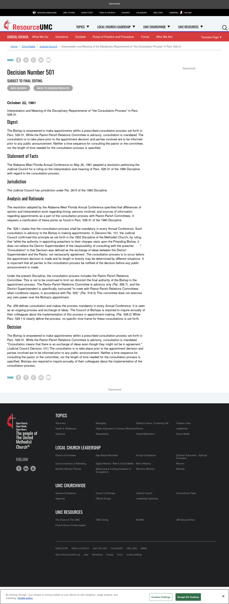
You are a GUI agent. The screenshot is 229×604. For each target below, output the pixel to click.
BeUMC (140, 519)
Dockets (80, 37)
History (139, 428)
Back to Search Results (53, 88)
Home (14, 46)
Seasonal (60, 433)
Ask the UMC (100, 548)
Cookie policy (25, 598)
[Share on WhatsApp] (33, 60)
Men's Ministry (143, 463)
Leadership (181, 428)
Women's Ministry (145, 468)
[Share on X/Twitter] (26, 60)
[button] (225, 27)
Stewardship (102, 433)
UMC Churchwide (70, 485)
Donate (126, 12)
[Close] (223, 596)
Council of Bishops (105, 493)
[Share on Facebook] (18, 60)
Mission (180, 463)
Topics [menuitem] (80, 26)
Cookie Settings (134, 554)
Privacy (109, 554)
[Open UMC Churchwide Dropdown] (168, 27)
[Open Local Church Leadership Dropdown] (134, 27)
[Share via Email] (48, 60)
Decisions (61, 37)
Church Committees (65, 455)
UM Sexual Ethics (185, 519)
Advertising (97, 554)
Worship (180, 468)
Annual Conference (146, 455)
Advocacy (60, 423)
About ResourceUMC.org (67, 554)
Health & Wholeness (66, 428)
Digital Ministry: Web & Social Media (115, 463)
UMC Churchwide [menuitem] (154, 26)
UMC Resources (68, 512)
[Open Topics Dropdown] (88, 27)
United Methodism (145, 433)
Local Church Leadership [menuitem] (114, 26)
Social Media (183, 433)
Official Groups (103, 498)
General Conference (65, 493)
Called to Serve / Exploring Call (152, 423)
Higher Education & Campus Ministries (116, 428)
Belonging (101, 423)
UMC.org (158, 12)
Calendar (141, 12)
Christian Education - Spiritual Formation (191, 456)
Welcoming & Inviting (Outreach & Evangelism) (113, 470)
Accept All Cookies (188, 597)
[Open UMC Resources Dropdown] (201, 27)
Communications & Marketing (70, 463)
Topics (61, 415)
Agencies (60, 498)
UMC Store (69, 12)
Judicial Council (18, 37)
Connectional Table (186, 493)
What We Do (40, 37)
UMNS (143, 548)
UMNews (173, 12)
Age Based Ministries (107, 455)
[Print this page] (41, 60)
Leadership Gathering (147, 498)
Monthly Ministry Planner (68, 468)
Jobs (86, 554)
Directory (87, 12)
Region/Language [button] (47, 12)
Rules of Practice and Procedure (113, 37)
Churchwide (28, 46)
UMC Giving (102, 519)
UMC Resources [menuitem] (188, 26)
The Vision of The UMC (67, 519)
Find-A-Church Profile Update (70, 525)
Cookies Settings (160, 597)
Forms (145, 37)
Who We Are (164, 37)
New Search (18, 88)
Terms (120, 554)
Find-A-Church (107, 12)
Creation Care (183, 423)
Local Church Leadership (78, 447)
